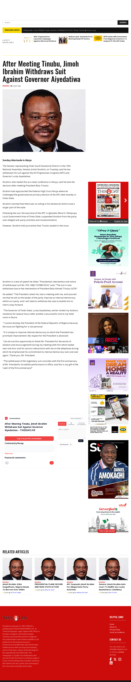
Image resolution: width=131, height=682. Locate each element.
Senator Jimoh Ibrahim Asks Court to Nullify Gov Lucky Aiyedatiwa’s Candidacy (112, 587)
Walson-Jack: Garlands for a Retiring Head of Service (80, 37)
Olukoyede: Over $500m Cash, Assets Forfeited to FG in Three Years (53, 30)
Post (80, 440)
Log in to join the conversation (29, 439)
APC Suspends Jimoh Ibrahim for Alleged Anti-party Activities (80, 587)
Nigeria (6, 86)
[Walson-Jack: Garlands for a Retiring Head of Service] (63, 40)
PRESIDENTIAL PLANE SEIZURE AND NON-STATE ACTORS (49, 585)
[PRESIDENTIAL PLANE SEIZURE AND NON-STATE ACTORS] (49, 569)
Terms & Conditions (117, 632)
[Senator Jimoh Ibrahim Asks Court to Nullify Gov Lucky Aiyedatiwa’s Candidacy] (113, 569)
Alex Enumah (113, 592)
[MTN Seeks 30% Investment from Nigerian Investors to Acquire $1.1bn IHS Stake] (98, 38)
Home (112, 624)
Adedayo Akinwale (82, 592)
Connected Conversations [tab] (81, 423)
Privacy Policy (115, 629)
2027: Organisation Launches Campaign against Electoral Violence (45, 38)
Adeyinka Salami (50, 590)
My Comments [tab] (71, 423)
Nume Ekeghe (17, 592)
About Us (113, 627)
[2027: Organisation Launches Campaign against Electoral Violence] (28, 40)
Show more (9, 453)
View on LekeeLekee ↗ (76, 418)
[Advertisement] (44, 394)
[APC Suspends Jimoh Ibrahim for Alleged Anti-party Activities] (81, 569)
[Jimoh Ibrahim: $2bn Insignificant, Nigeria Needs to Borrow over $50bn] (17, 569)
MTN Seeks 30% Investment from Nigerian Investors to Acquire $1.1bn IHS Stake (115, 38)
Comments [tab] (62, 423)
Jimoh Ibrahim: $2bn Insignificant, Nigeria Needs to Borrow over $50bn (16, 587)
